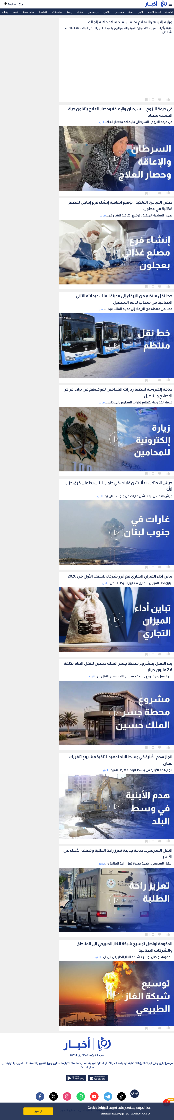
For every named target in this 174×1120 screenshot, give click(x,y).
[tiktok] (121, 1096)
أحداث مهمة (28, 12)
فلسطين (119, 12)
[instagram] (67, 1096)
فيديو (15, 12)
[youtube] (94, 1096)
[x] (53, 1096)
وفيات (5, 12)
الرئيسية (169, 12)
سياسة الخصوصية (110, 1113)
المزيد (101, 122)
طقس (106, 12)
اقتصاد (80, 12)
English (12, 4)
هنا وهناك (57, 12)
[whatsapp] (80, 1096)
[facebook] (40, 1096)
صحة (130, 12)
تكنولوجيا (43, 12)
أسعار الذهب (154, 12)
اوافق (38, 1111)
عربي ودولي (93, 12)
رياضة (69, 12)
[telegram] (108, 1096)
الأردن (140, 12)
